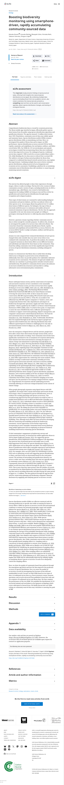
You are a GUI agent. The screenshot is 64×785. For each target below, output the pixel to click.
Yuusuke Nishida (25, 34)
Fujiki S (42, 652)
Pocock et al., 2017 (14, 370)
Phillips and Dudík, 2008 (16, 526)
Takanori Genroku (14, 36)
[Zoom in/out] (5, 780)
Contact (6, 738)
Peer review (38, 77)
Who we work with (9, 734)
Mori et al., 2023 (45, 326)
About (5, 730)
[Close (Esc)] (0, 780)
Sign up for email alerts (32, 704)
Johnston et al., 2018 (19, 555)
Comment (48, 61)
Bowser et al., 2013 (22, 412)
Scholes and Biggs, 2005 (20, 290)
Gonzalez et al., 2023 (15, 318)
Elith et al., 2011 (45, 510)
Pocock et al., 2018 (14, 328)
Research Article (13, 11)
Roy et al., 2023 (40, 346)
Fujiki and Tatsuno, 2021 (26, 438)
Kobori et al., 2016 (45, 368)
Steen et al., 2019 (18, 354)
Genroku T (36, 652)
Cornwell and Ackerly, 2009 (18, 364)
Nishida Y (18, 652)
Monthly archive (22, 734)
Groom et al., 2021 (42, 461)
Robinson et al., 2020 (33, 555)
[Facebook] (9, 750)
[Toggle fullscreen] (4, 780)
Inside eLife (21, 732)
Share (37, 61)
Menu (55, 4)
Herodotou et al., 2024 (41, 406)
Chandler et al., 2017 (24, 352)
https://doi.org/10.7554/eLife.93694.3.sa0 (24, 110)
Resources (21, 738)
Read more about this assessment (24, 114)
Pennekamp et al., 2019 (22, 376)
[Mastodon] (17, 747)
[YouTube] (26, 747)
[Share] (2, 780)
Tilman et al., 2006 (33, 364)
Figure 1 (47, 444)
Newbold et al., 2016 (29, 318)
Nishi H (29, 652)
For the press (22, 736)
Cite (48, 56)
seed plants (26, 691)
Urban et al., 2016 (35, 376)
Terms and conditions (10, 740)
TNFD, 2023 (25, 308)
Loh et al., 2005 (38, 288)
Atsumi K (11, 652)
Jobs (5, 732)
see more (23, 495)
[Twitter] (13, 747)
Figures (25, 77)
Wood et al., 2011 (18, 402)
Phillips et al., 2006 (26, 512)
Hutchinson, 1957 (14, 512)
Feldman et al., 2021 (38, 352)
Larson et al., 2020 (29, 346)
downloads (44, 67)
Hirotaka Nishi (46, 34)
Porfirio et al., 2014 (19, 518)
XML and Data (21, 740)
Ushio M (24, 652)
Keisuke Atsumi (13, 34)
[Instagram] (21, 747)
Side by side (48, 77)
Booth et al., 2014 (27, 510)
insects (32, 691)
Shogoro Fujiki (25, 36)
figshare (51, 652)
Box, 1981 (37, 510)
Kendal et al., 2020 (48, 543)
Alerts (5, 736)
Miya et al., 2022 (34, 326)
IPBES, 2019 (29, 288)
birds (36, 691)
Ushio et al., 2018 (45, 364)
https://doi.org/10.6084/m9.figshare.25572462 (23, 638)
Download (38, 56)
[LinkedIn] (9, 747)
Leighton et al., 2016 (33, 350)
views (35, 67)
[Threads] (5, 750)
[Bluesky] (5, 747)
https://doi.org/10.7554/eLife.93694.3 (27, 49)
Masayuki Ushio (37, 34)
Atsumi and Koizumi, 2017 (17, 350)
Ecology (11, 13)
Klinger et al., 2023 (18, 344)
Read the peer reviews (17, 59)
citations (35, 69)
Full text (15, 77)
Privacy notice (32, 708)
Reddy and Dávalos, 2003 (17, 545)
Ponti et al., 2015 (34, 412)
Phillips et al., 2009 (18, 551)
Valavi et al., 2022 (48, 528)
